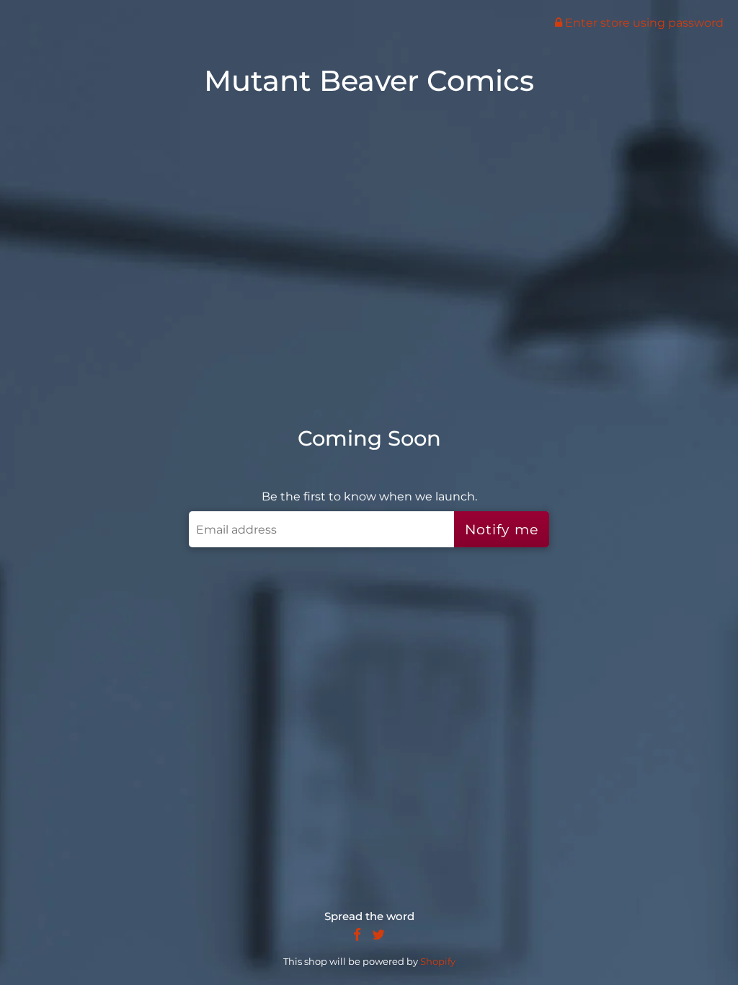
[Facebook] (357, 934)
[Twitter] (378, 934)
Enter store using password (643, 23)
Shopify (437, 961)
